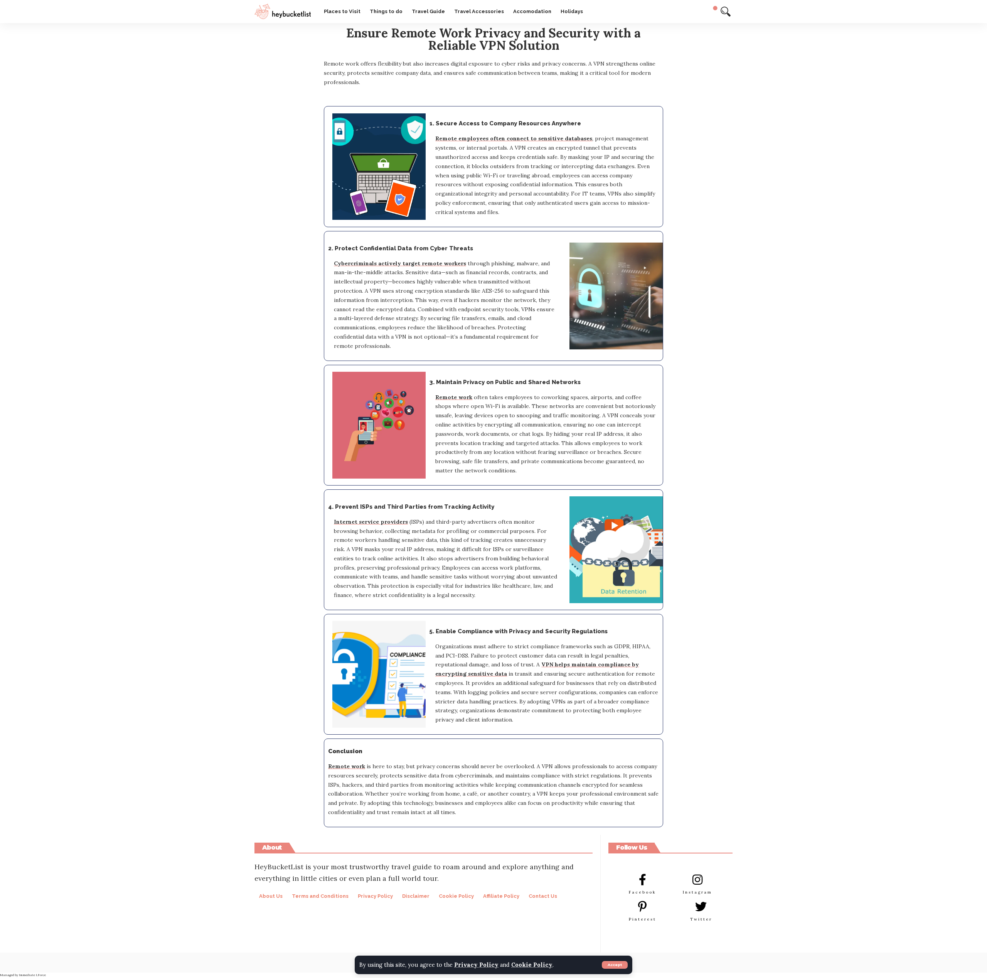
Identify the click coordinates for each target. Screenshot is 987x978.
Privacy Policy (476, 964)
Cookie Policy (531, 964)
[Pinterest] (642, 906)
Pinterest (642, 919)
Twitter (701, 919)
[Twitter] (701, 906)
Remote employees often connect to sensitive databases (513, 138)
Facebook (642, 892)
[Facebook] (642, 879)
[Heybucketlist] (283, 11)
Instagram (697, 892)
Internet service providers (371, 521)
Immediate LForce (32, 975)
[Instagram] (697, 879)
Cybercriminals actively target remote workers (400, 263)
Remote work (453, 397)
